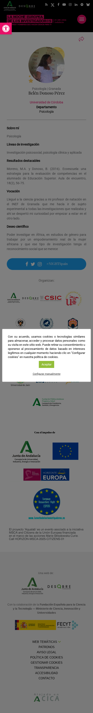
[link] (6, 28)
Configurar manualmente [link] (46, 373)
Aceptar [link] (46, 364)
